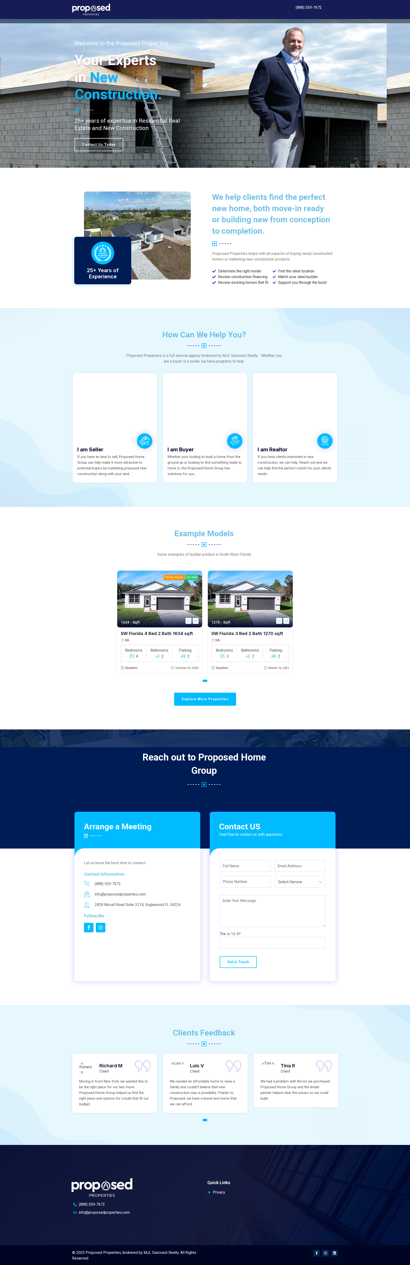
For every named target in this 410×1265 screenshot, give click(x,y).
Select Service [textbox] (290, 882)
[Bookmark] (188, 621)
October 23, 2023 (187, 668)
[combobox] (300, 882)
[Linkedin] (334, 1253)
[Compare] (196, 621)
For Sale (192, 577)
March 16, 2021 (279, 668)
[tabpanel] (159, 622)
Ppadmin (131, 668)
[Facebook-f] (316, 1253)
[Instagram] (325, 1253)
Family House (174, 577)
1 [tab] (205, 681)
